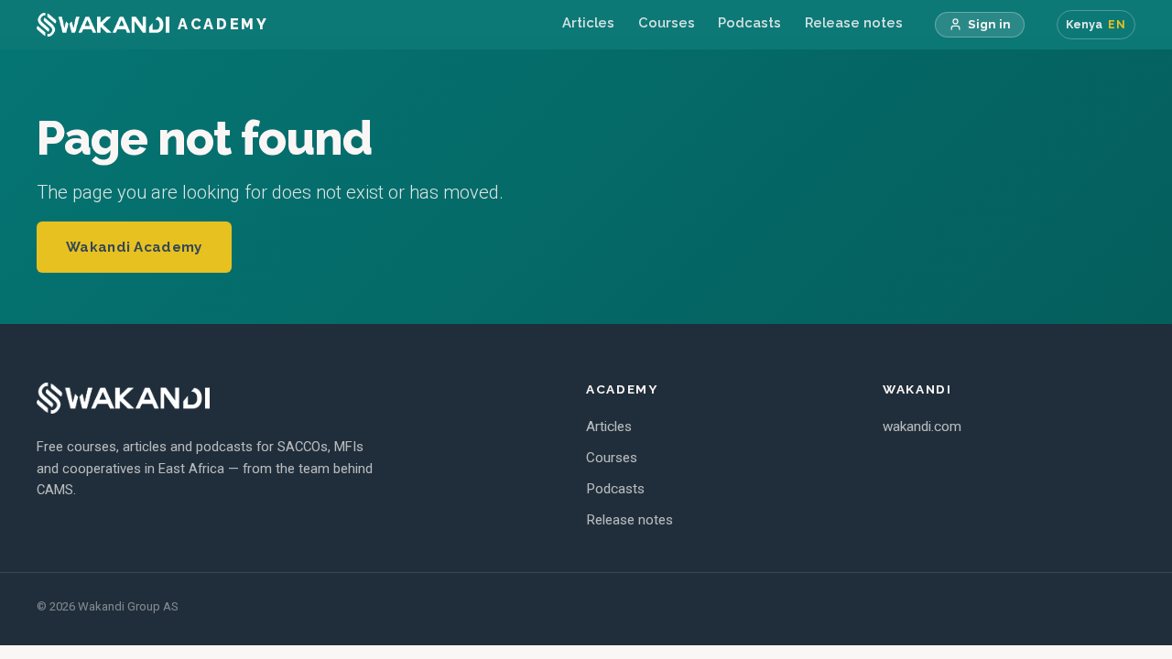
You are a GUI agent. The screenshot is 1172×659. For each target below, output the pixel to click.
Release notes (854, 22)
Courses (666, 22)
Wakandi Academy (134, 247)
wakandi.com (922, 426)
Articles (588, 22)
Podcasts (749, 22)
